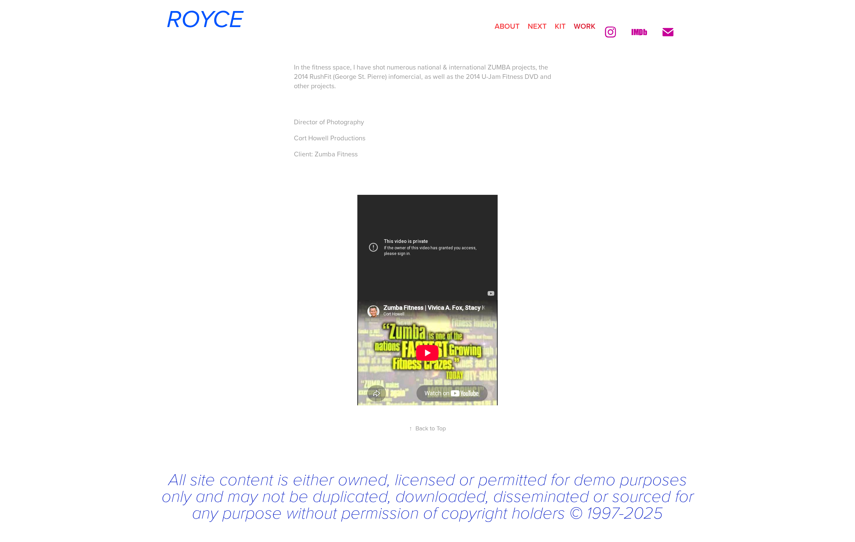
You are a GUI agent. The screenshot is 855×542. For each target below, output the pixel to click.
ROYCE (201, 20)
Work (584, 26)
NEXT (537, 26)
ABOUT (507, 26)
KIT (560, 26)
